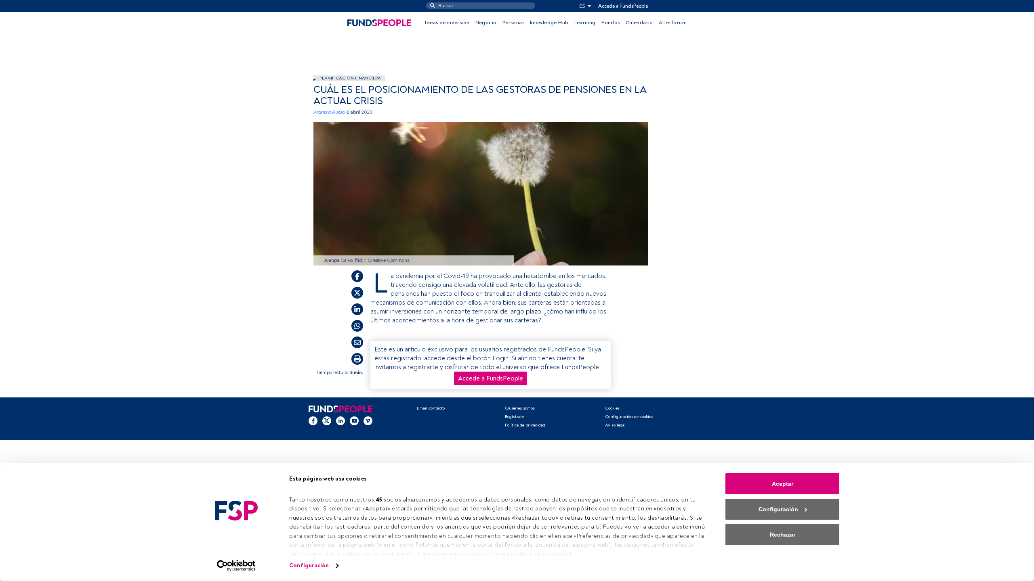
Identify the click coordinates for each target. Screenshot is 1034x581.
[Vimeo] (368, 420)
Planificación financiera (350, 78)
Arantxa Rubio (329, 112)
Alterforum (673, 22)
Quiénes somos (520, 408)
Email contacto (431, 408)
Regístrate (514, 416)
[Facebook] (313, 420)
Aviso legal (615, 425)
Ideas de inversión (447, 22)
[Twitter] (326, 420)
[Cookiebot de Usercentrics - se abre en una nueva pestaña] (236, 565)
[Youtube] (354, 420)
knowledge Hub (549, 22)
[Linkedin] (340, 420)
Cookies (612, 408)
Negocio (486, 22)
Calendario (639, 22)
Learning (585, 22)
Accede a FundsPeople (623, 6)
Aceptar (782, 484)
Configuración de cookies (629, 416)
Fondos (610, 22)
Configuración (309, 565)
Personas (513, 22)
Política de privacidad (525, 425)
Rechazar (782, 534)
